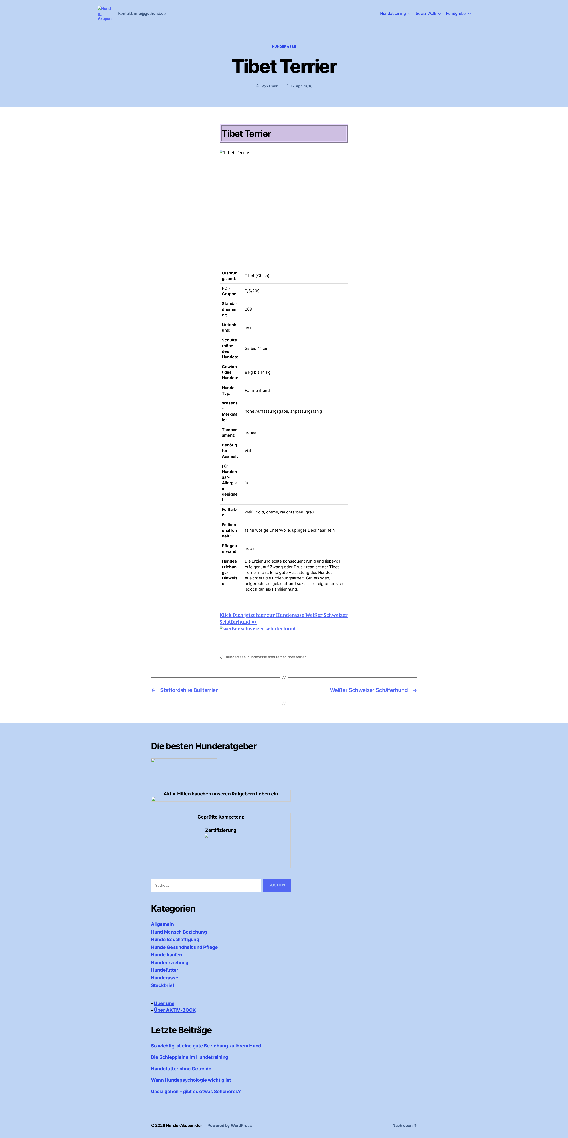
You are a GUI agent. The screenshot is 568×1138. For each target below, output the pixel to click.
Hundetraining (393, 13)
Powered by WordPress (229, 1125)
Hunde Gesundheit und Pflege (184, 947)
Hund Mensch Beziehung (179, 932)
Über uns (164, 1003)
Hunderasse (284, 47)
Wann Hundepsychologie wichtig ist (191, 1080)
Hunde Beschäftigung (175, 939)
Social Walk (426, 13)
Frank (273, 86)
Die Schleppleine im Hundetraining (189, 1057)
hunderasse (235, 657)
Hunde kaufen (166, 955)
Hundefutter (164, 970)
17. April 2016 (301, 86)
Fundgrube (456, 13)
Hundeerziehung (169, 962)
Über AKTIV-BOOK (174, 1010)
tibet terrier (297, 657)
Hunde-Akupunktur (184, 1125)
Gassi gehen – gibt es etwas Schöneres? (196, 1091)
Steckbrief (162, 985)
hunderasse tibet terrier (266, 657)
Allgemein (162, 924)
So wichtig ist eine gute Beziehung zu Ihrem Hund (206, 1046)
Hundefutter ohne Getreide (181, 1068)
